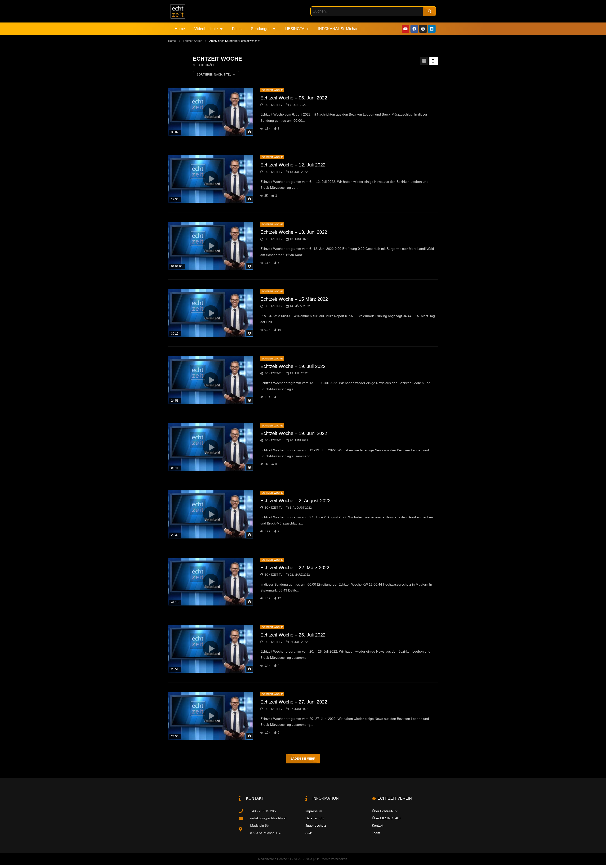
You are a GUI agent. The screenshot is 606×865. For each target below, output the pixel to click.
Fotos (236, 29)
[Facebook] (414, 29)
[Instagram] (423, 29)
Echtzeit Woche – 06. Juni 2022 (293, 97)
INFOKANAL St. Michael (338, 29)
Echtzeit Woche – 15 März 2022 (294, 299)
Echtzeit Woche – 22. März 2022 (294, 567)
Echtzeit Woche (272, 90)
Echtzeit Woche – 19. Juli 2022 (292, 366)
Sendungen (261, 29)
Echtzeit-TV (273, 105)
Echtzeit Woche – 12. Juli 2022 (292, 164)
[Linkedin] (432, 29)
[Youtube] (405, 29)
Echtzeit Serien (192, 41)
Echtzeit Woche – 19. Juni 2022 (293, 433)
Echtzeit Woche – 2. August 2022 (295, 500)
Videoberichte (206, 29)
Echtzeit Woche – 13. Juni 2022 (293, 232)
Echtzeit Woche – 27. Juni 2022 (293, 701)
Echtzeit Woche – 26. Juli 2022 (292, 634)
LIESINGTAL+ (297, 29)
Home (180, 29)
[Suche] (429, 11)
